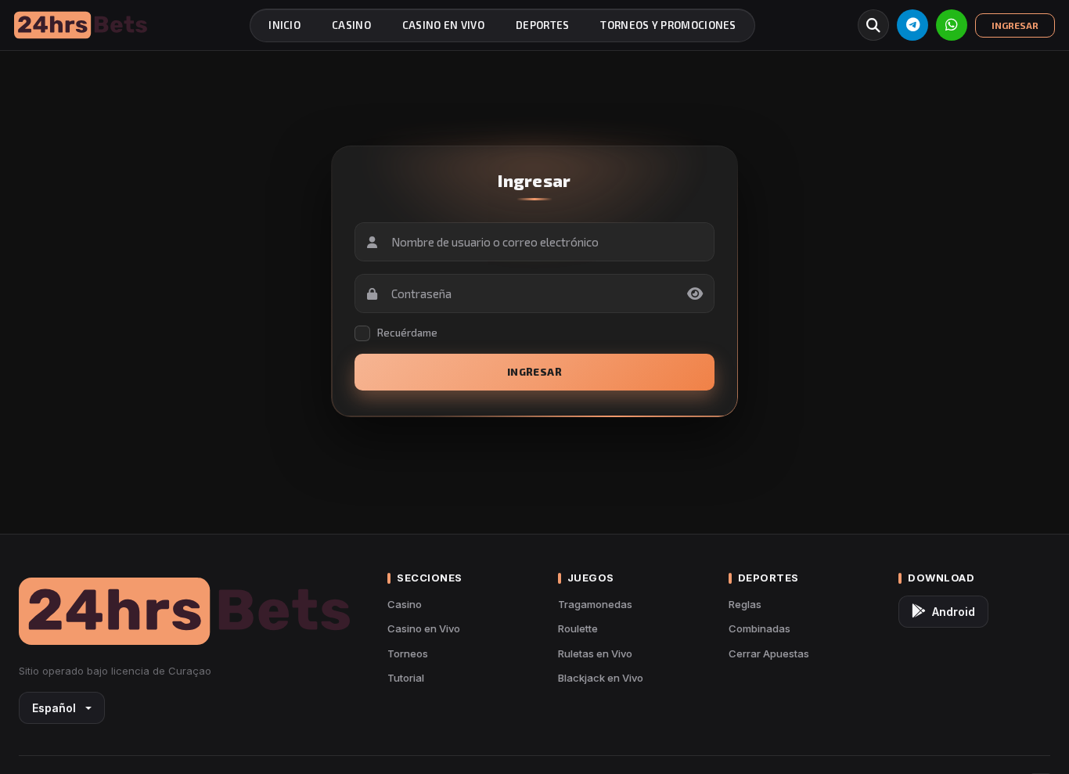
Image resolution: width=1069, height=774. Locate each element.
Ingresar (534, 371)
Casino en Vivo (423, 628)
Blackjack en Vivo (600, 677)
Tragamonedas (595, 604)
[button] (873, 25)
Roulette (578, 628)
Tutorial (405, 677)
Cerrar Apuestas (769, 653)
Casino (404, 604)
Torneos (407, 653)
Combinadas (759, 628)
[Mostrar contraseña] (695, 293)
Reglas (745, 604)
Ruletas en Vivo (595, 653)
